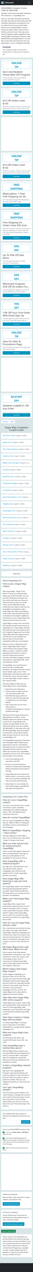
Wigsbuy (12, 565)
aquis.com (13, 442)
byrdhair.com (14, 476)
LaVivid (12, 469)
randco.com (14, 456)
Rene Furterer (15, 531)
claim (21, 1250)
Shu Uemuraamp (16, 449)
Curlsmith (13, 490)
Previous (5, 422)
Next (12, 422)
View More (16, 574)
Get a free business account (13, 1224)
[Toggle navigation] (29, 2)
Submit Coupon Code (8, 1231)
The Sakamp (14, 524)
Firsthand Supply (16, 483)
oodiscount (7, 2)
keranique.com (15, 510)
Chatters (12, 538)
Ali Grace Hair (15, 435)
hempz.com (14, 545)
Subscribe (25, 1122)
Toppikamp (14, 504)
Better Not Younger (17, 463)
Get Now (16, 83)
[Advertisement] (16, 133)
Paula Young (14, 558)
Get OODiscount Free (11, 1204)
